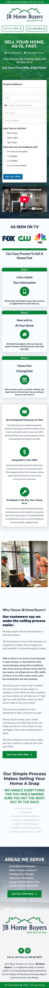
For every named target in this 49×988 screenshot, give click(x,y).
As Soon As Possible (17, 151)
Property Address (13, 84)
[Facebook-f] (21, 951)
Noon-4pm (12, 137)
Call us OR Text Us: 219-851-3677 (24, 957)
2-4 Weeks (12, 160)
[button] (4, 571)
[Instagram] (28, 951)
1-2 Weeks (12, 156)
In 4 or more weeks (16, 165)
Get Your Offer (13, 176)
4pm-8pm (12, 142)
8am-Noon (12, 133)
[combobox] (6, 105)
